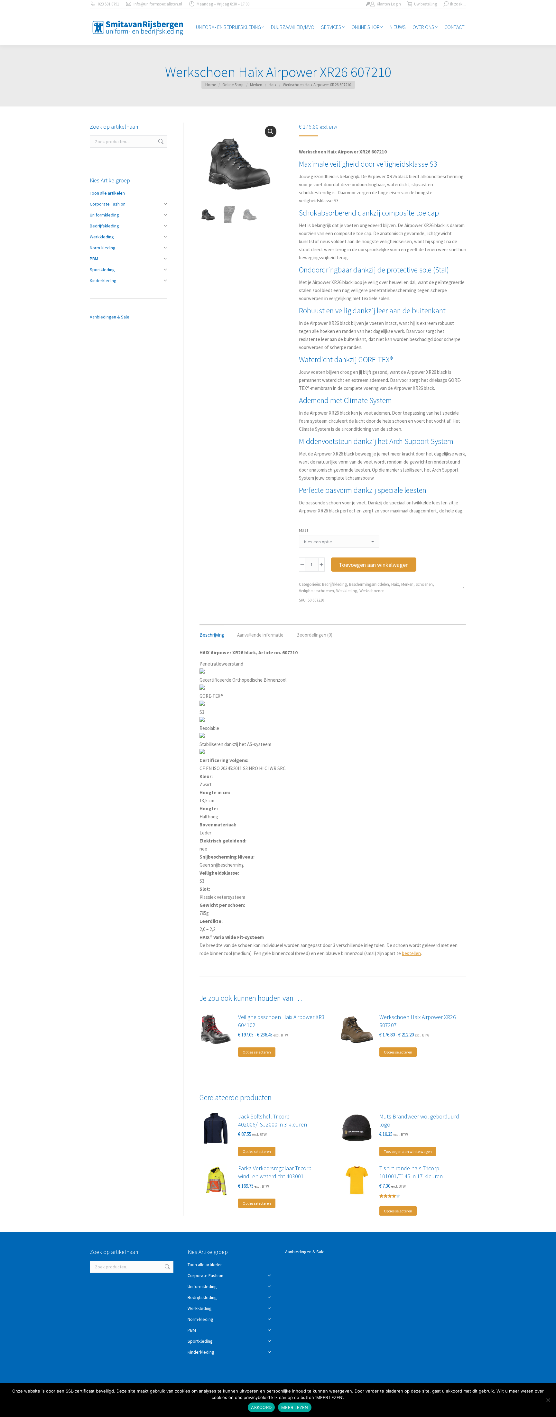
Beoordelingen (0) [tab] (314, 635)
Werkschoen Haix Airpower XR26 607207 (417, 1021)
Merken (407, 584)
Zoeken (160, 141)
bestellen (411, 953)
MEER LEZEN (294, 1407)
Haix (395, 584)
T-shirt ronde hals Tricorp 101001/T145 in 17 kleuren (411, 1172)
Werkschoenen (372, 590)
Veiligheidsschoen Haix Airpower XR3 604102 (281, 1021)
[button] (270, 131)
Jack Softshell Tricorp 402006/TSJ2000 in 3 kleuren (272, 1120)
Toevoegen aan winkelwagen (374, 564)
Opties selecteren (257, 1052)
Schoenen (424, 584)
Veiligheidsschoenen (316, 590)
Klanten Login (389, 4)
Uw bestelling (425, 4)
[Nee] (548, 1400)
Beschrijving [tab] (211, 635)
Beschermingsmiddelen (369, 584)
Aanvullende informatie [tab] (260, 635)
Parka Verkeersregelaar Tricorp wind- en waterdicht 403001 (274, 1172)
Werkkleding (346, 590)
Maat (303, 530)
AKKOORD (261, 1407)
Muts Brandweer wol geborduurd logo (419, 1120)
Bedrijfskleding (334, 584)
